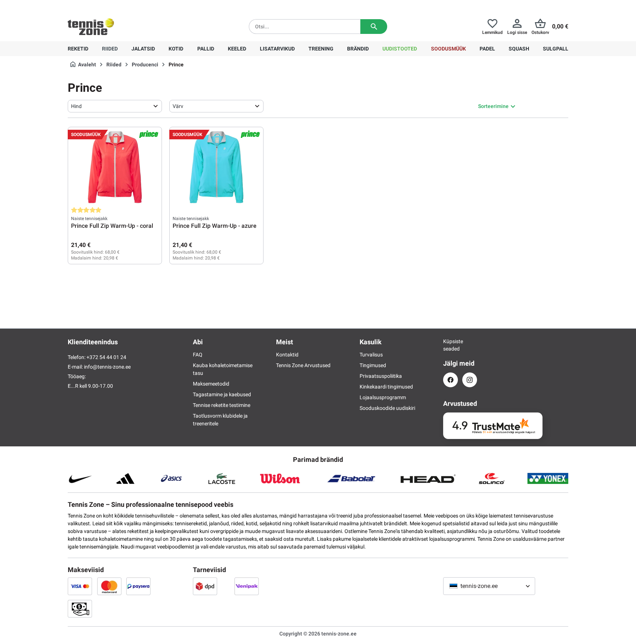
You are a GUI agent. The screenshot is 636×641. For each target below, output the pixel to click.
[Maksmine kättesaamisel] (80, 608)
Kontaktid (287, 355)
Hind (76, 106)
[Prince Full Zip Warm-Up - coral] (114, 167)
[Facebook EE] (450, 379)
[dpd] (205, 586)
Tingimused (373, 365)
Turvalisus (371, 355)
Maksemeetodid (211, 384)
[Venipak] (246, 586)
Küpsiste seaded (450, 345)
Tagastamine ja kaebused (222, 394)
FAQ (197, 355)
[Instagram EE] (469, 379)
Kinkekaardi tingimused (386, 387)
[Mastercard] (109, 586)
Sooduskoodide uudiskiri (387, 408)
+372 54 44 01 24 (111, 6)
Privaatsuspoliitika (381, 376)
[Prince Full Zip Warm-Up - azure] (216, 167)
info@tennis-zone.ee (107, 367)
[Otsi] (373, 26)
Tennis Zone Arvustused (303, 365)
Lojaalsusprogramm (383, 397)
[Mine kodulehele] (91, 26)
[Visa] (80, 586)
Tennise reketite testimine (221, 405)
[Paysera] (138, 586)
